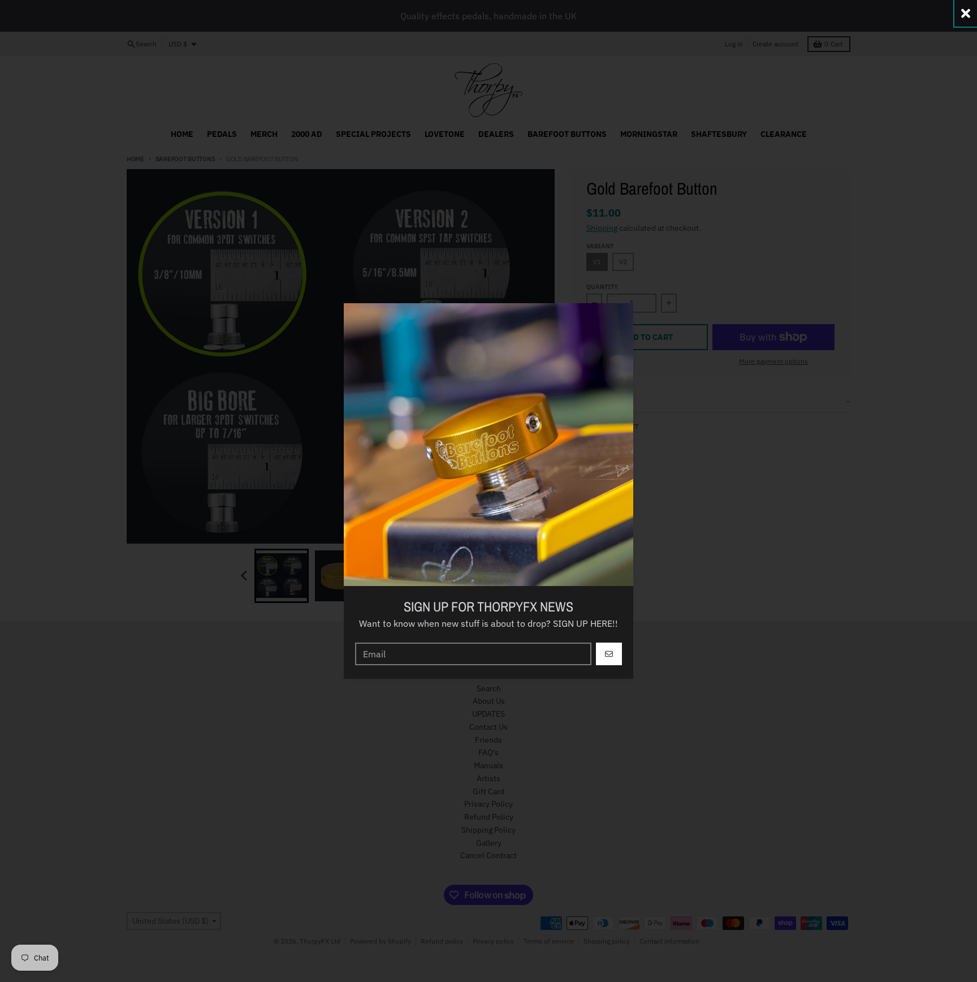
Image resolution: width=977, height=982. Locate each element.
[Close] (965, 13)
